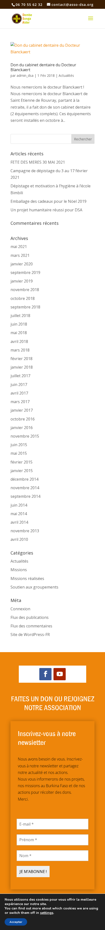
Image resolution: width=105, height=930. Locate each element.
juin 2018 (18, 324)
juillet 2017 (20, 375)
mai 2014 (18, 513)
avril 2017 (19, 393)
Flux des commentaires (31, 626)
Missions (18, 569)
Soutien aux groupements (34, 587)
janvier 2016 (21, 427)
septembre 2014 (25, 496)
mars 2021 (20, 255)
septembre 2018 (25, 307)
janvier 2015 (21, 470)
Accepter (16, 922)
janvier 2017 (21, 410)
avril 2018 (19, 341)
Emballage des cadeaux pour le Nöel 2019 (48, 201)
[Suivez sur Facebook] (45, 674)
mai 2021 (18, 246)
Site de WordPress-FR (30, 634)
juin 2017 (18, 384)
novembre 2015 (24, 436)
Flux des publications (29, 617)
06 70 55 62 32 (29, 4)
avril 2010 (19, 539)
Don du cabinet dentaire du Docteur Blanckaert (43, 67)
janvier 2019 (21, 281)
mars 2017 (20, 401)
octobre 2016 (22, 419)
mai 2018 (18, 332)
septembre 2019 (25, 272)
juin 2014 (18, 505)
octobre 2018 (22, 298)
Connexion (20, 609)
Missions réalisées (27, 578)
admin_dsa (25, 75)
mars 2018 (20, 350)
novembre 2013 (24, 530)
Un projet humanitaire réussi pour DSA (46, 210)
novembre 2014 (24, 487)
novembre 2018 (24, 289)
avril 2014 (19, 522)
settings (46, 913)
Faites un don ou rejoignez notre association (52, 702)
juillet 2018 (20, 315)
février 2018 (21, 358)
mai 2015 (18, 453)
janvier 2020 (21, 264)
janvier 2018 (21, 367)
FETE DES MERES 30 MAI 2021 (37, 162)
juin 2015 (18, 444)
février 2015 (21, 462)
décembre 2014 (24, 479)
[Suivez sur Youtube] (59, 674)
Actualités (66, 75)
